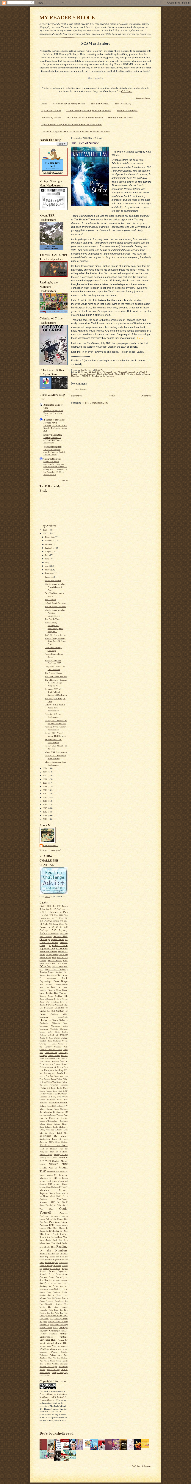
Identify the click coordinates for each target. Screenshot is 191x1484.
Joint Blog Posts (45, 1115)
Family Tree (62, 1073)
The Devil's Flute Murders (56, 676)
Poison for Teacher (53, 580)
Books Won (44, 1001)
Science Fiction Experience (54, 1271)
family (54, 1073)
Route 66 (57, 1265)
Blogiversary (51, 978)
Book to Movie (54, 990)
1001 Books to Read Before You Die (84, 117)
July (47, 555)
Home (44, 103)
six (67, 1277)
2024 (45, 768)
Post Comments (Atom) (96, 402)
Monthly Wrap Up (48, 1167)
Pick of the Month (54, 1219)
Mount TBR (120, 374)
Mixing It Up (61, 1154)
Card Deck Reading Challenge (53, 649)
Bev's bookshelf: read (56, 1433)
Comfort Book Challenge (50, 1040)
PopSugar (44, 1224)
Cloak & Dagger (58, 1034)
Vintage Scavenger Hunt (54, 1338)
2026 (45, 529)
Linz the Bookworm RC (54, 1134)
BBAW (65, 963)
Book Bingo (61, 981)
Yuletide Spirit (45, 1375)
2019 (45, 786)
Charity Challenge (60, 1020)
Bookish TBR (61, 995)
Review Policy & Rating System (69, 103)
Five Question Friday (48, 1079)
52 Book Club (56, 923)
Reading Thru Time (56, 1256)
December (49, 537)
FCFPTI (42, 1076)
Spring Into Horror (59, 1283)
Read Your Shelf (53, 1242)
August (48, 551)
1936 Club (44, 915)
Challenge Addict (59, 1014)
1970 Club (64, 921)
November (50, 540)
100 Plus (51, 906)
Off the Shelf (59, 1202)
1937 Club (53, 915)
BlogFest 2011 (62, 972)
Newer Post (76, 395)
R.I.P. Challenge (54, 1230)
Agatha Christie (57, 939)
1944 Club (43, 918)
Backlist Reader (55, 960)
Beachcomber (58, 966)
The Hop (53, 1306)
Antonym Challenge (48, 951)
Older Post (146, 395)
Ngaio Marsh (49, 1196)
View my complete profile (51, 850)
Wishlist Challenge (60, 1363)
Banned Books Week (53, 963)
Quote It (63, 1227)
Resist (42, 1262)
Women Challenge (48, 1366)
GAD (60, 1091)
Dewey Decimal (54, 1055)
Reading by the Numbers (54, 1248)
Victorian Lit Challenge (59, 1324)
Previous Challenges (127, 110)
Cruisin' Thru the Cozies (51, 1049)
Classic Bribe (46, 1031)
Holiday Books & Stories (120, 117)
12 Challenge (59, 909)
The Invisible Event (52, 458)
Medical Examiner (54, 1145)
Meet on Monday (48, 1148)
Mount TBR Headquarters (56, 752)
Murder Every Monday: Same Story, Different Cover (55, 641)
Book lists (56, 987)
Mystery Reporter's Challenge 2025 (53, 662)
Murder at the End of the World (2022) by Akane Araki (53, 413)
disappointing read (52, 1058)
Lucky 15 (56, 1139)
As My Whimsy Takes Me (57, 954)
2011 (45, 815)
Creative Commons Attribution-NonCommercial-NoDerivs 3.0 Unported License (53, 1397)
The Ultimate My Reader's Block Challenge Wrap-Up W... (56, 682)
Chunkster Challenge (59, 1028)
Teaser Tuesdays (55, 1301)
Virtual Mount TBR (57, 1343)
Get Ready (52, 1096)
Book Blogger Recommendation (54, 984)
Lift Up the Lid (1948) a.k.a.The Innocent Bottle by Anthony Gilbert (54, 452)
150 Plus (63, 912)
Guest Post (62, 1099)
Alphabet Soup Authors (54, 948)
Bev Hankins (50, 845)
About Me (64, 933)
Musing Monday (46, 1175)
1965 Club (56, 921)
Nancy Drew (55, 1193)
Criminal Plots (61, 1046)
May (47, 562)
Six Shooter (46, 1280)
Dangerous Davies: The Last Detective (55, 668)
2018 (45, 790)
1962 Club (48, 921)
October (49, 544)
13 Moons (52, 912)
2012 (45, 811)
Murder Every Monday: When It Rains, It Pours (55, 586)
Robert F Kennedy (47, 1265)
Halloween (43, 1102)
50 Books (44, 924)
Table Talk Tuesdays (54, 1298)
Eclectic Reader (61, 1064)
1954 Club (58, 918)
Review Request (51, 1262)
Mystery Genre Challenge (49, 1187)
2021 (45, 779)
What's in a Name (48, 1348)
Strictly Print (61, 1289)
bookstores (55, 1001)
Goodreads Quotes (143, 98)
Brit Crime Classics (54, 1004)
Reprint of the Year (60, 1259)
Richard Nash (63, 1263)
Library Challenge (53, 1124)
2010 (45, 819)
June (47, 558)
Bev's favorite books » (141, 1466)
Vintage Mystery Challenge (54, 1329)
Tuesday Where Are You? (58, 1321)
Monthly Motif (58, 1163)
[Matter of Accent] (44, 1448)
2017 (45, 793)
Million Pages (46, 1154)
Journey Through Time (59, 1115)
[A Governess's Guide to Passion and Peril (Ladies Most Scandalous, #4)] (146, 1447)
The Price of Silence (53, 673)
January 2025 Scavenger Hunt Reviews (55, 757)
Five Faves (64, 1076)
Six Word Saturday (60, 1280)
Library (42, 1124)
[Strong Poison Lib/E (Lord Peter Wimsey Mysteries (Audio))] (88, 1447)
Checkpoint (44, 1023)
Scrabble (43, 1274)
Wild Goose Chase (47, 1360)
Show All (65, 480)
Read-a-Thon (50, 1246)
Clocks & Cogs (46, 1038)
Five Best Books (52, 1076)
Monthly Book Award (48, 1157)
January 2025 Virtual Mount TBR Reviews (55, 734)
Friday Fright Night (59, 1088)
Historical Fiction (58, 1102)
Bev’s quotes (95, 78)
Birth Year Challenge (56, 969)
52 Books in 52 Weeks (54, 925)
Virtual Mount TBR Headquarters (53, 741)
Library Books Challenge (56, 1126)
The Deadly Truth (52, 619)
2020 (45, 782)
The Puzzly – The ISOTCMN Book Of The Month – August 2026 (55, 428)
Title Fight (53, 1310)
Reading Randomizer (49, 1253)
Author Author (45, 957)
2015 (45, 800)
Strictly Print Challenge (50, 1292)
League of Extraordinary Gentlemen (54, 1121)
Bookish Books (46, 996)
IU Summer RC (60, 1111)
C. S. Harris (126, 91)
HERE (47, 896)
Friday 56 (45, 1087)
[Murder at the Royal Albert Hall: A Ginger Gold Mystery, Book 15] (51, 1458)
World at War (53, 1369)
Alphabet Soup (58, 945)
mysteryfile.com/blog (52, 434)
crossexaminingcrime (52, 446)
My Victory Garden (51, 110)
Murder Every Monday (57, 1171)
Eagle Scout (49, 1064)
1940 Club (63, 915)
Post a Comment (81, 389)
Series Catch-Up (56, 1277)
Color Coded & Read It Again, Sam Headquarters (55, 707)
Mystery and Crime (48, 1180)
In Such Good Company (55, 603)
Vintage (55, 1328)
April (47, 565)
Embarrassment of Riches (51, 1067)
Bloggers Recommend (48, 975)
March (48, 569)
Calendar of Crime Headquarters (53, 715)
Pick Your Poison (58, 1221)
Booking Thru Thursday (57, 993)
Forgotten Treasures (59, 1084)
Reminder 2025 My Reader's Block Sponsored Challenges (56, 692)
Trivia (52, 1319)
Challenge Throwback (54, 1016)
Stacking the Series (49, 1286)
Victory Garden (46, 1327)
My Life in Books (58, 1177)
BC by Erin (45, 966)
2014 (45, 804)
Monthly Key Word (105, 374)
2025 (45, 533)
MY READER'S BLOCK (68, 17)
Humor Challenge (61, 1109)
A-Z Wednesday (53, 933)
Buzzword (48, 1007)
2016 (45, 797)
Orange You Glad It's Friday (51, 1205)
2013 (45, 808)
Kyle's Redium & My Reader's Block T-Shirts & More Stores (71, 124)
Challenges (45, 1020)
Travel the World (54, 1315)
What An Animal (59, 1346)
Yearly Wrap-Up (60, 1372)
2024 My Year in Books (55, 634)
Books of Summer (47, 998)
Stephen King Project (47, 1289)
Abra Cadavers (46, 936)
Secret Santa (55, 1274)
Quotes (42, 1231)
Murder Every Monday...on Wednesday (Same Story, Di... (54, 627)
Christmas (44, 1025)
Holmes (43, 1105)
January (48, 576)
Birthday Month (47, 972)
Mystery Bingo (61, 1183)
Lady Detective (62, 1118)
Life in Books (47, 1133)
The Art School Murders (55, 606)
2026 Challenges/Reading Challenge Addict (88, 110)
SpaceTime (44, 1283)
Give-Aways (62, 1096)
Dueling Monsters (52, 1061)
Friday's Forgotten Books (48, 1091)
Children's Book (60, 1023)
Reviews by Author (51, 117)
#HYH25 (43, 906)
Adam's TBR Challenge (54, 938)
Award (54, 957)
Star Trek (64, 1286)
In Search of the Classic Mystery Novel (54, 421)
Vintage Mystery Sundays (54, 1332)
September (50, 547)
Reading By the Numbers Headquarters (55, 728)
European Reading (53, 1070)
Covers (65, 1040)
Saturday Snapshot (51, 1268)
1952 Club (50, 918)
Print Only (52, 1227)
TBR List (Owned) (100, 103)
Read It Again (52, 1234)
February (49, 573)
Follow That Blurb (53, 1082)
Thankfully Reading (53, 1304)
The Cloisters (50, 599)
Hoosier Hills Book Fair (54, 1106)
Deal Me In (51, 1052)
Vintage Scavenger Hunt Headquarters (55, 763)
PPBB (51, 1224)
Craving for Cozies (48, 1043)
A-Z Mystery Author (54, 931)
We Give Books (45, 1346)
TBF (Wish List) (123, 103)
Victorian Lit (44, 1324)
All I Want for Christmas (54, 941)
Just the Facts (47, 1118)
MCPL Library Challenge (58, 1142)
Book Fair (44, 987)
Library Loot (61, 1129)
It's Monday (46, 1111)
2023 (45, 772)
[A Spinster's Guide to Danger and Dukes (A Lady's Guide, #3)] (44, 1458)
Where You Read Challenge (58, 1358)
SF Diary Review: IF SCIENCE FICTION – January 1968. (52, 440)
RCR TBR (86, 376)
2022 (45, 775)
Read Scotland (52, 1237)
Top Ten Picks (53, 1313)
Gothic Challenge (47, 1099)
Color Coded (61, 1037)
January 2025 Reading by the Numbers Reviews (56, 722)
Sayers (65, 1268)
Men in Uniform (59, 1151)
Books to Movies (61, 998)
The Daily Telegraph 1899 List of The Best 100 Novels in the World (75, 131)
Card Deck (51, 1011)
